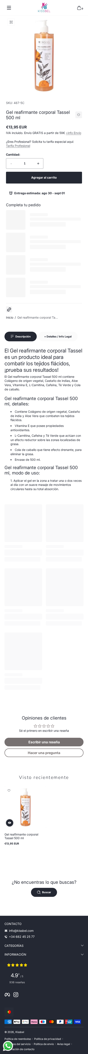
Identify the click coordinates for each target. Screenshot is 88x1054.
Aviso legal (63, 1044)
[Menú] (8, 7)
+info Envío (73, 133)
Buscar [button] (46, 892)
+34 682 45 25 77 (22, 936)
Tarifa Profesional (18, 146)
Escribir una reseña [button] (44, 742)
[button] (79, 8)
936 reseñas (17, 982)
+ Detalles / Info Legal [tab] (58, 336)
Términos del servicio (17, 1044)
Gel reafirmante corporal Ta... (37, 317)
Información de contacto (19, 1049)
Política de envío (44, 1044)
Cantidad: (13, 154)
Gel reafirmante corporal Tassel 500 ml (21, 836)
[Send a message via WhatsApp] (8, 1046)
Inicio (9, 317)
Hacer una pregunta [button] (44, 753)
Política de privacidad (47, 1038)
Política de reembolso (17, 1038)
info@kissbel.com (21, 930)
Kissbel (19, 1032)
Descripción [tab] (23, 336)
